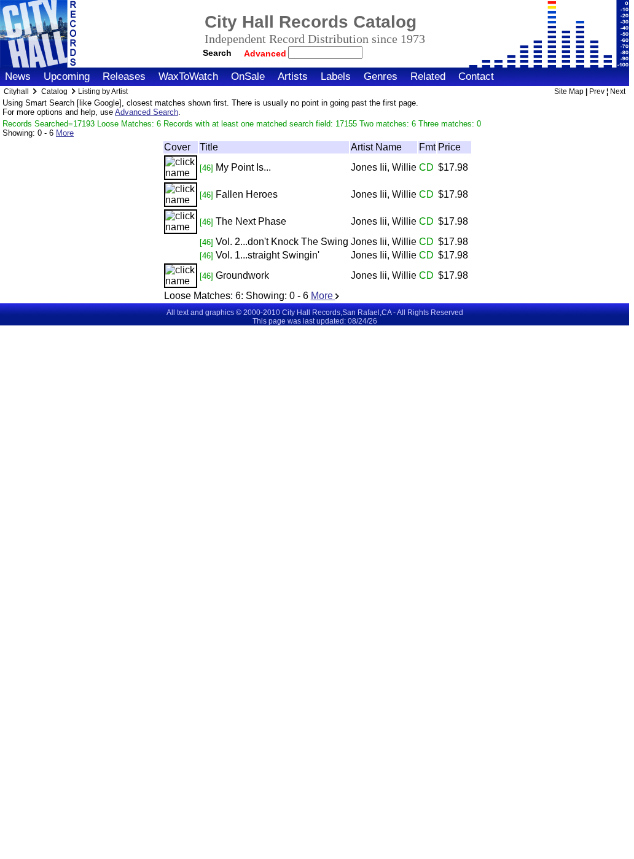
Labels (336, 76)
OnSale (248, 76)
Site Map (569, 91)
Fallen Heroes (247, 194)
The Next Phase (251, 221)
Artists (293, 76)
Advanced (266, 53)
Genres (380, 76)
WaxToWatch (188, 76)
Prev (597, 91)
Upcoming (67, 76)
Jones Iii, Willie (384, 167)
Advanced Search (146, 112)
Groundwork (242, 275)
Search (217, 53)
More (65, 133)
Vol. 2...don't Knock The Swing (282, 241)
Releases (124, 76)
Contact (476, 76)
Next (617, 91)
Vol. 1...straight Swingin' (267, 255)
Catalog (54, 91)
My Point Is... (243, 167)
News (18, 76)
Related (427, 76)
